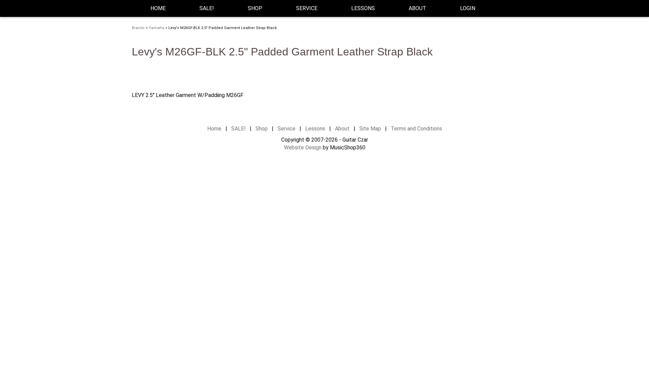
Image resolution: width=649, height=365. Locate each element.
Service (286, 128)
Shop (255, 8)
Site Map (370, 128)
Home (158, 8)
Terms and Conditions (416, 128)
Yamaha (156, 28)
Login (467, 8)
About (342, 128)
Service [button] (306, 8)
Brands (138, 28)
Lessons (363, 8)
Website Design (302, 147)
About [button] (417, 8)
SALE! (206, 8)
